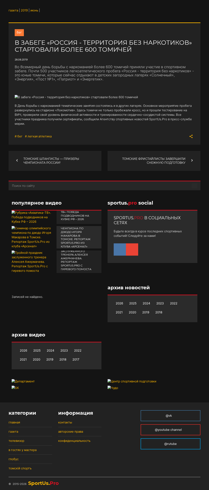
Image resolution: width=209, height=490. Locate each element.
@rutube (170, 444)
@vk (169, 416)
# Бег (18, 136)
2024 (146, 303)
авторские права (70, 431)
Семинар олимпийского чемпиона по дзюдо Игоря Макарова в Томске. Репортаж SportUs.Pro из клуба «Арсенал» (75, 233)
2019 (145, 312)
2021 (119, 312)
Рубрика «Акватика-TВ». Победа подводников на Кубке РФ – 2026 (77, 214)
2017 (75, 359)
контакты (65, 422)
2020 (132, 312)
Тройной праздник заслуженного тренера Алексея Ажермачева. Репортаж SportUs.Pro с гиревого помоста (76, 258)
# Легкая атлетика (38, 136)
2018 (158, 312)
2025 (133, 303)
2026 (119, 303)
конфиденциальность (74, 441)
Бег (19, 32)
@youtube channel (169, 430)
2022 (173, 303)
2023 (160, 303)
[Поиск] (194, 185)
